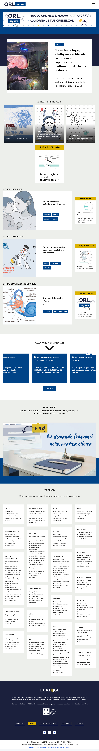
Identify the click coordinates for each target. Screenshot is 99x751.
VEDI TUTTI (49, 388)
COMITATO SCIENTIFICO (48, 723)
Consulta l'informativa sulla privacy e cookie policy (46, 747)
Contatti (67, 747)
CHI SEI (31, 723)
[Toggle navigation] (93, 4)
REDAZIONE (66, 723)
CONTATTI (79, 723)
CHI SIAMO (20, 723)
